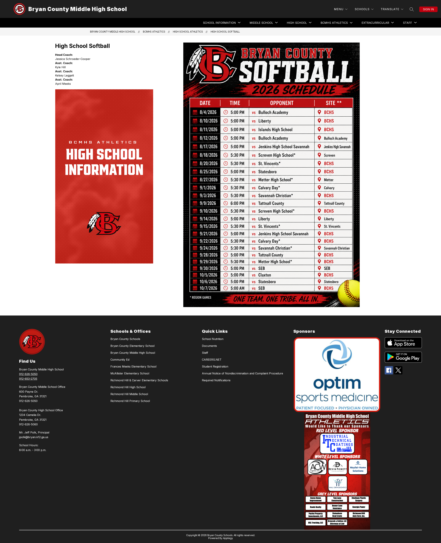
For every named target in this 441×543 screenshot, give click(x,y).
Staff (205, 352)
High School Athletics (188, 31)
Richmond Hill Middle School (129, 394)
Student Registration (215, 366)
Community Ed (119, 359)
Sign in (428, 9)
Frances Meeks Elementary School (133, 366)
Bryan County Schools (125, 339)
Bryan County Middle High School (112, 31)
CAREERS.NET (212, 359)
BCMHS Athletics (334, 22)
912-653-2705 (28, 378)
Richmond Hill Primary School (130, 401)
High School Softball (225, 31)
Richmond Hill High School (128, 387)
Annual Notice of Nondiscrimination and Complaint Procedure (242, 373)
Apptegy (228, 538)
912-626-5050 (28, 374)
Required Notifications (216, 380)
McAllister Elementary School (129, 373)
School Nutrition (212, 339)
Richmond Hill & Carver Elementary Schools (139, 380)
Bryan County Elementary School (132, 346)
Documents (209, 346)
